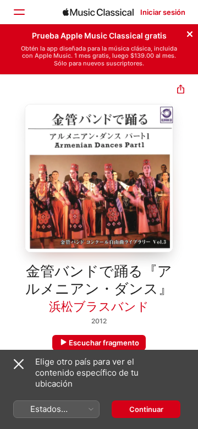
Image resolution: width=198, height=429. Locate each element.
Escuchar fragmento (104, 342)
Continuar (146, 409)
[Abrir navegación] (19, 12)
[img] (98, 12)
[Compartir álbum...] (180, 90)
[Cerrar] (190, 32)
